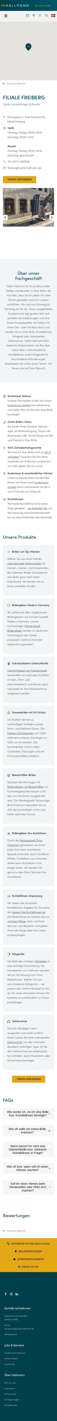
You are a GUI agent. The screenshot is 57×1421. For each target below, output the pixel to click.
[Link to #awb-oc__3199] (7, 16)
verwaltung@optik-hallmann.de (19, 1328)
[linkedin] (16, 1294)
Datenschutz (10, 1394)
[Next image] (51, 217)
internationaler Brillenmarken (24, 563)
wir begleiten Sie (37, 508)
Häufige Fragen (11, 1399)
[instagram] (11, 1294)
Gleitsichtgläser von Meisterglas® (27, 670)
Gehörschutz (14, 1042)
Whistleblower (10, 1334)
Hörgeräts (40, 961)
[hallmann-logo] (14, 5)
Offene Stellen (11, 1358)
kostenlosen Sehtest (19, 405)
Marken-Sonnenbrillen (20, 733)
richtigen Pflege (16, 921)
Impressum (9, 1388)
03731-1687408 (20, 161)
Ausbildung (9, 1364)
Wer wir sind (10, 1382)
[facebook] (5, 1294)
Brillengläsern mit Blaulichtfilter (25, 787)
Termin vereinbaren (19, 180)
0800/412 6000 (11, 1319)
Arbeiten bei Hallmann (14, 1352)
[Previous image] (5, 217)
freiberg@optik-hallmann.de (24, 168)
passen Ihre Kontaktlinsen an (28, 912)
